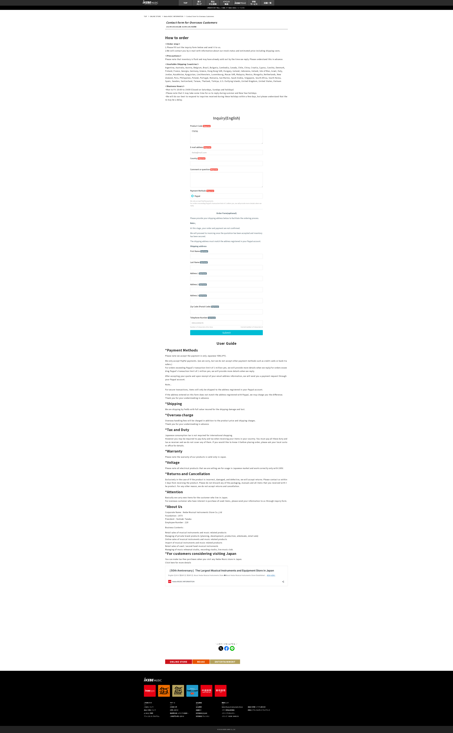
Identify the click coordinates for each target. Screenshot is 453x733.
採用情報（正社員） (201, 713)
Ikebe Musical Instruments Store (232, 707)
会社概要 (199, 707)
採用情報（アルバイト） (203, 716)
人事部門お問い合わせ (177, 716)
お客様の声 (173, 707)
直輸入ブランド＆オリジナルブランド (259, 710)
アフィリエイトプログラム (151, 716)
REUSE (201, 661)
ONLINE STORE (178, 661)
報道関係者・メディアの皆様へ (179, 713)
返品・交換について (150, 710)
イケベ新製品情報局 (228, 710)
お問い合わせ (174, 710)
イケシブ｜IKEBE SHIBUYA (230, 716)
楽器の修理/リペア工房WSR (257, 707)
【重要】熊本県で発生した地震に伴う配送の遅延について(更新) (226, 8)
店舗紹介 (199, 710)
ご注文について (149, 707)
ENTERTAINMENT (225, 661)
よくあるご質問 (148, 713)
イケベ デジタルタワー (228, 713)
